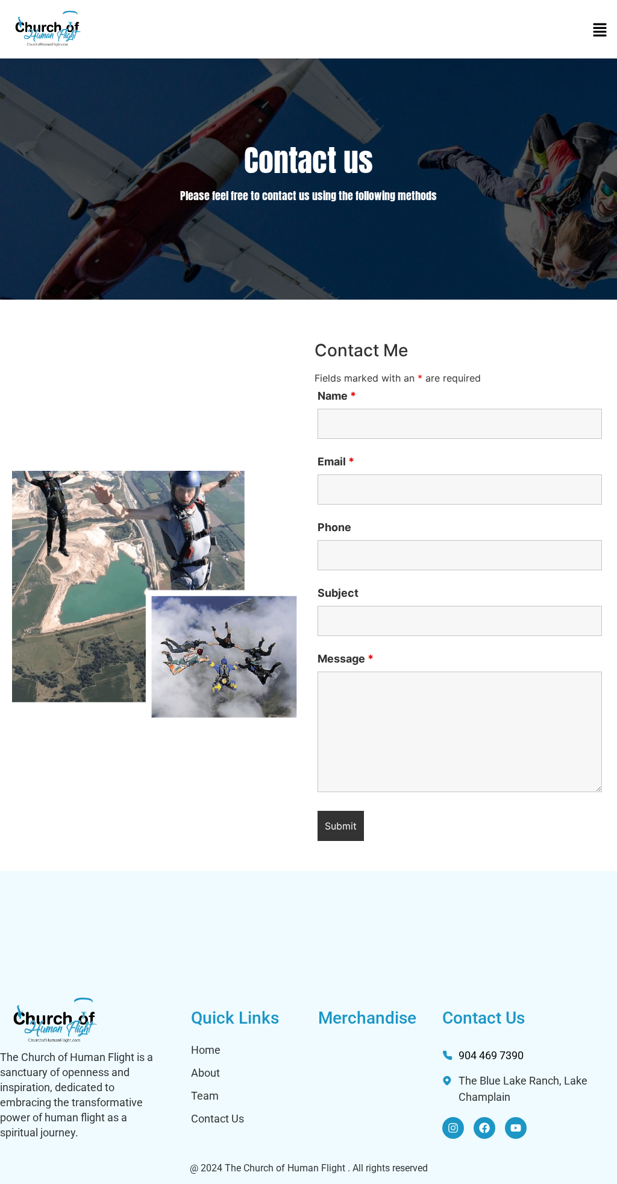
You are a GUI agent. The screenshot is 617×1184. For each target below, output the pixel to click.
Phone (334, 527)
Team (205, 1095)
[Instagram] (453, 1128)
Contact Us (217, 1118)
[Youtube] (516, 1128)
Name (337, 396)
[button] (600, 30)
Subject (338, 593)
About (205, 1072)
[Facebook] (484, 1128)
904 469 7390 (491, 1055)
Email (336, 462)
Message (346, 659)
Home (206, 1050)
